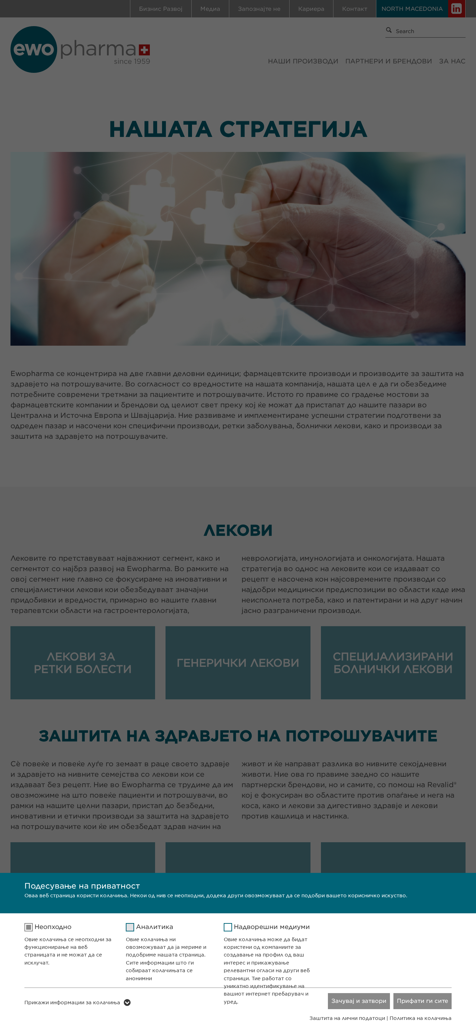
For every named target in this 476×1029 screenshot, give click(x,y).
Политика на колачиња (421, 1018)
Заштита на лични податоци (347, 1018)
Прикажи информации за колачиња (72, 1002)
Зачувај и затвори (358, 1001)
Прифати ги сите (422, 1001)
